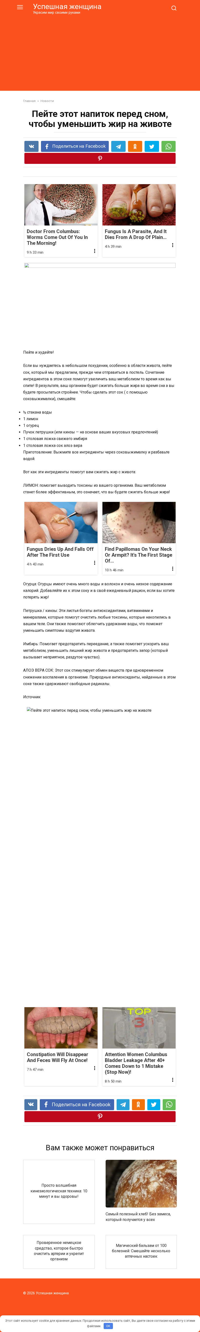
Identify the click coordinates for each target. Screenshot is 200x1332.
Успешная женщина (67, 6)
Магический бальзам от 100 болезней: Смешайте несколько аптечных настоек (141, 1251)
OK (108, 1326)
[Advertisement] (100, 52)
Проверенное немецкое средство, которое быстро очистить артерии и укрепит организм (59, 1250)
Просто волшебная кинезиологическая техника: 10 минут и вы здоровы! (58, 1191)
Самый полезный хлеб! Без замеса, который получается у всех (138, 1217)
